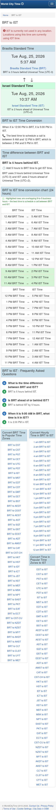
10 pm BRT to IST (42, 540)
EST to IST (42, 569)
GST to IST (42, 653)
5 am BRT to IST (42, 460)
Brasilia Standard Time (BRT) (28, 68)
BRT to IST (14, 473)
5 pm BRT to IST (42, 517)
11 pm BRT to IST (42, 545)
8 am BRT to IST (42, 474)
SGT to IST (42, 649)
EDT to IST (42, 606)
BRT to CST (14, 449)
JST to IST (42, 700)
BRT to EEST (14, 533)
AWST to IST (42, 667)
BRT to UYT (14, 655)
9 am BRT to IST (42, 479)
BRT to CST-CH (14, 552)
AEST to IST (42, 639)
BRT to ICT (14, 571)
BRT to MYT (14, 632)
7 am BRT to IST (42, 470)
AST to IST (42, 644)
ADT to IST (42, 663)
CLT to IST (42, 770)
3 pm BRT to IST (42, 507)
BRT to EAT (14, 608)
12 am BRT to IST (42, 549)
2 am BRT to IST (42, 446)
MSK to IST (42, 714)
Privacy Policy (47, 805)
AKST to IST (42, 766)
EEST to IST (42, 658)
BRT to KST (14, 580)
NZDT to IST (42, 747)
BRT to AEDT (14, 505)
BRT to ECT (14, 613)
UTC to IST (42, 588)
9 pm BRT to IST (42, 535)
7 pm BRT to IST (42, 526)
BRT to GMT (14, 491)
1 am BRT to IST (42, 442)
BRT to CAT (14, 548)
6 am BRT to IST (42, 465)
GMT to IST (42, 616)
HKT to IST (42, 681)
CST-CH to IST (42, 677)
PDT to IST (42, 592)
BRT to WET (14, 660)
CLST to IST (42, 775)
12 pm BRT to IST (42, 493)
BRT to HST (14, 562)
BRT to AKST (14, 641)
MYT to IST (42, 756)
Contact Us (34, 805)
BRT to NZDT (14, 622)
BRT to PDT (14, 468)
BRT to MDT (14, 585)
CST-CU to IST (42, 742)
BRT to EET (14, 496)
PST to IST (42, 578)
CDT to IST (42, 611)
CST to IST (42, 574)
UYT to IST (42, 780)
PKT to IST (42, 728)
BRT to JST (14, 576)
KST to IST (42, 705)
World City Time (11, 4)
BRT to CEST (14, 510)
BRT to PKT (14, 604)
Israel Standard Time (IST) (28, 105)
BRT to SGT (14, 524)
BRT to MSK (14, 590)
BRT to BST (14, 501)
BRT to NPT (14, 594)
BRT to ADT (14, 538)
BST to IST (42, 625)
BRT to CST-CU (14, 618)
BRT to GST (14, 529)
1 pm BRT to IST (42, 498)
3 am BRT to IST (42, 451)
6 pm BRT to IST (42, 521)
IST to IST (42, 597)
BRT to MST (14, 477)
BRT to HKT (14, 557)
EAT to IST (42, 733)
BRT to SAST (14, 599)
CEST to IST (42, 634)
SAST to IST (42, 723)
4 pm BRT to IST (42, 512)
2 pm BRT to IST (42, 502)
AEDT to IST (42, 630)
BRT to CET (14, 459)
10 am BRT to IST (42, 484)
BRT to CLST (14, 650)
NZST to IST (42, 751)
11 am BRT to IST (42, 488)
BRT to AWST (14, 543)
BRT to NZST (14, 627)
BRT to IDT (14, 566)
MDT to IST (42, 709)
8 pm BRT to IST (42, 530)
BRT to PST (14, 454)
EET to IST (42, 621)
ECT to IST (42, 737)
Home (5, 15)
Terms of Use (9, 808)
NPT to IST (42, 719)
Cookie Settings (24, 808)
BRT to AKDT (14, 636)
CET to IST (42, 583)
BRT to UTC (14, 463)
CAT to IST (42, 672)
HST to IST (42, 686)
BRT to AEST (14, 515)
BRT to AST (14, 520)
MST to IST (42, 602)
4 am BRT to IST (42, 456)
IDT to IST (42, 691)
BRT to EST (14, 445)
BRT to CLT (14, 646)
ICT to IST (42, 695)
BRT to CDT (14, 487)
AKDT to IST (42, 761)
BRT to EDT (14, 482)
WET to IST (42, 784)
